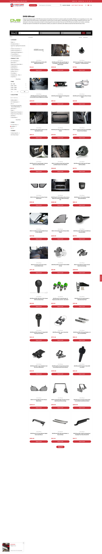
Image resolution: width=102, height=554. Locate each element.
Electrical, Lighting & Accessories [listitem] (18, 46)
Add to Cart (39, 70)
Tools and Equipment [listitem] (16, 55)
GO (24, 91)
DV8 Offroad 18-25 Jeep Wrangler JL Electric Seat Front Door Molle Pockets (39, 164)
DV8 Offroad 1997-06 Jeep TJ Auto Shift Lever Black (82, 366)
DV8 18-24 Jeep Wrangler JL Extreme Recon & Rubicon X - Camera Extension (82, 63)
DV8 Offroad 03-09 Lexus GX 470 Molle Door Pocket (60, 130)
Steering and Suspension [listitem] (17, 52)
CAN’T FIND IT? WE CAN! (77, 5)
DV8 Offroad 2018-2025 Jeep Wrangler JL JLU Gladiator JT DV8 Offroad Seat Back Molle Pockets (60, 63)
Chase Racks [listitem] (14, 66)
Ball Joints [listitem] (14, 62)
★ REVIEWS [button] (100, 278)
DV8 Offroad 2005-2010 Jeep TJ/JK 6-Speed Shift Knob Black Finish (39, 299)
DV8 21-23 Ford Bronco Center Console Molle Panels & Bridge (82, 265)
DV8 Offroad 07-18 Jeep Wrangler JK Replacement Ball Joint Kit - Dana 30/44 (60, 299)
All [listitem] (12, 103)
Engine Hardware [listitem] (15, 69)
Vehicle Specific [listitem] (15, 133)
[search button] (60, 5)
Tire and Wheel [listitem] (15, 54)
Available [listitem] (14, 126)
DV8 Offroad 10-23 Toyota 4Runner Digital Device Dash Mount (38, 434)
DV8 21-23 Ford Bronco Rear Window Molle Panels (60, 231)
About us (74, 1)
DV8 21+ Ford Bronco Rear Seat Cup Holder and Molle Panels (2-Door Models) (60, 164)
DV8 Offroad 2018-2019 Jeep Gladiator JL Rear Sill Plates (60, 434)
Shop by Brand (66, 5)
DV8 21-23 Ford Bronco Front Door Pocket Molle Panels (38, 198)
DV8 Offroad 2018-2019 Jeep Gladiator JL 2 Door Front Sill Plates (82, 333)
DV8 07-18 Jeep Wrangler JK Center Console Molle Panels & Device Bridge (60, 400)
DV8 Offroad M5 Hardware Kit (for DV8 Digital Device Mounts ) (39, 63)
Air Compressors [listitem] (15, 60)
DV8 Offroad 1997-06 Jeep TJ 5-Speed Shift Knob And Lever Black (39, 333)
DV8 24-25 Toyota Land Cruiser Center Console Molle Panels (39, 265)
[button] (88, 5)
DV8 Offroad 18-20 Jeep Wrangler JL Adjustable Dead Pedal (82, 299)
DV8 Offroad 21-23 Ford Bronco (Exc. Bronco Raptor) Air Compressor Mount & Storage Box (60, 198)
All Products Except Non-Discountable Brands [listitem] (16, 106)
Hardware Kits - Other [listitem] (16, 75)
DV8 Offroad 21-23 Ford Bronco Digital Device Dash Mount (82, 198)
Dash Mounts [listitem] (14, 67)
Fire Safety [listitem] (14, 73)
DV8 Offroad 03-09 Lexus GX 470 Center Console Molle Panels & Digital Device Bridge (39, 96)
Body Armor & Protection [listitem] (17, 112)
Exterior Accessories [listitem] (16, 48)
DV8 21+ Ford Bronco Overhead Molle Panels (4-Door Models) (39, 231)
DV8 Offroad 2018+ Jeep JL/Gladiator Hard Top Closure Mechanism (38, 366)
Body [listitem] (13, 42)
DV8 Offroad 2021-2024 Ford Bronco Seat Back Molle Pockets (38, 130)
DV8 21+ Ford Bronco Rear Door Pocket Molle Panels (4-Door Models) (82, 130)
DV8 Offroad (38, 60)
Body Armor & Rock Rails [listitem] (17, 64)
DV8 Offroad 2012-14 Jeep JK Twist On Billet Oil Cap (60, 265)
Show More (18, 79)
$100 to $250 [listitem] (14, 100)
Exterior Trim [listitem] (14, 71)
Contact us (81, 1)
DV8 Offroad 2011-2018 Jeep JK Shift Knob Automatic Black (82, 231)
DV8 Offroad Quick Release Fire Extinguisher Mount (60, 96)
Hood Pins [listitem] (14, 76)
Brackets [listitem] (13, 115)
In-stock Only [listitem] (15, 124)
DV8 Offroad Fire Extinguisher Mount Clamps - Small (82, 96)
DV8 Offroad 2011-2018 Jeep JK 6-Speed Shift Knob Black (82, 164)
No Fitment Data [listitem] (15, 134)
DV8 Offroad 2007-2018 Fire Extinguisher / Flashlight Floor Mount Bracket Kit (82, 434)
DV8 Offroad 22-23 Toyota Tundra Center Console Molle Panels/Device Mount (82, 400)
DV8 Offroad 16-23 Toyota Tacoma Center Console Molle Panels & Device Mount (60, 366)
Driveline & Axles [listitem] (15, 44)
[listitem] (18, 84)
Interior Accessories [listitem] (16, 50)
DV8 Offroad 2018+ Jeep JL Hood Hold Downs (60, 333)
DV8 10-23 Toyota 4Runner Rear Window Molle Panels (39, 400)
